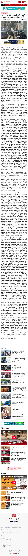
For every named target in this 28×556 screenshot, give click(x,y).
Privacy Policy (10, 550)
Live (4, 5)
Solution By (12, 553)
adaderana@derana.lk (7, 539)
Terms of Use (17, 550)
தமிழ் (23, 1)
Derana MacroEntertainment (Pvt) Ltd (8, 544)
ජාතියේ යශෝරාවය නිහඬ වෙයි (12, 5)
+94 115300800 (6, 536)
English (19, 1)
